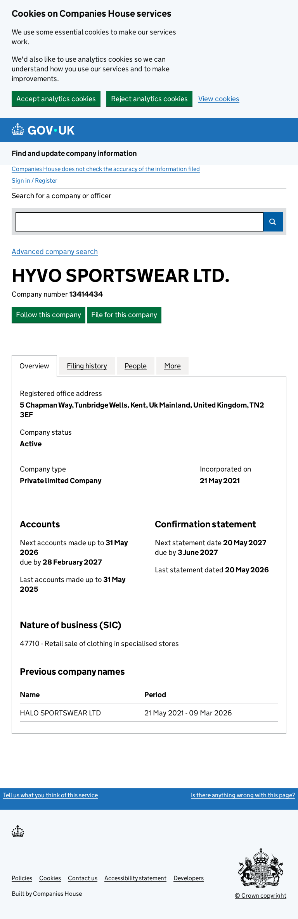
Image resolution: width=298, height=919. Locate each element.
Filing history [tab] (87, 365)
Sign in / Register (34, 180)
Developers (188, 878)
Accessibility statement (135, 878)
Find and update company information (74, 153)
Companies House (57, 893)
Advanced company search (55, 251)
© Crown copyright (260, 895)
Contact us (82, 878)
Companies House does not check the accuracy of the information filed (106, 169)
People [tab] (136, 365)
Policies (22, 878)
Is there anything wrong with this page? (243, 795)
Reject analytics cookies (149, 98)
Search (273, 221)
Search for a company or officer (61, 195)
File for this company (124, 314)
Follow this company (48, 314)
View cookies (218, 98)
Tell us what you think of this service (50, 795)
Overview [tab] (34, 365)
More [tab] (172, 365)
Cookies (50, 878)
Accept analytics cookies (56, 98)
